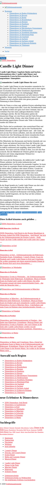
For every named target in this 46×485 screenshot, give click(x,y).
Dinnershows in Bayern (18, 15)
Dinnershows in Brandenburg (20, 20)
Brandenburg (12, 430)
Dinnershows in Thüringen (19, 45)
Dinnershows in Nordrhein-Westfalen (23, 32)
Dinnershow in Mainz (13, 418)
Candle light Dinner (7, 213)
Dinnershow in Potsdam (14, 415)
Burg (10, 432)
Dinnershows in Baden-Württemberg (23, 13)
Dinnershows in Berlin (17, 18)
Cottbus (31, 427)
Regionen (8, 11)
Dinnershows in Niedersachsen (21, 30)
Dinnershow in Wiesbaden (14, 409)
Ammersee (34, 430)
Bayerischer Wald (21, 430)
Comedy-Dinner (11, 451)
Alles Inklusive (25, 427)
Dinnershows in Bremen (18, 22)
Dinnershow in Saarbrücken (15, 405)
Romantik (3, 215)
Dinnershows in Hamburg (19, 24)
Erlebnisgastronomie (29, 213)
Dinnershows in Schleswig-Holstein (22, 43)
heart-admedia (10, 446)
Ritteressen (9, 469)
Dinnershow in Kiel (12, 407)
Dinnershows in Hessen (18, 26)
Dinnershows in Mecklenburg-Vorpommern (25, 28)
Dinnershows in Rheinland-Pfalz (21, 35)
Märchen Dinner (11, 467)
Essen (40, 213)
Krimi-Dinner (10, 455)
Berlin (22, 432)
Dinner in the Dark (12, 465)
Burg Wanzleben (39, 432)
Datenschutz (9, 440)
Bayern (28, 430)
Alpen (1, 427)
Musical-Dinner (10, 459)
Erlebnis (18, 213)
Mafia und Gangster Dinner (15, 457)
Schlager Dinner (11, 472)
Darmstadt (17, 427)
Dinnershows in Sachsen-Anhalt (21, 41)
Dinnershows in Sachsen (18, 39)
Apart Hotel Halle (29, 432)
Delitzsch (6, 427)
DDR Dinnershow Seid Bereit (16, 403)
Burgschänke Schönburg (6, 434)
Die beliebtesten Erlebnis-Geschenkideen (20, 480)
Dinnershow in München (14, 411)
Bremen (6, 430)
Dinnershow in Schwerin (14, 413)
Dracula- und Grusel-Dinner (15, 453)
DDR (14, 432)
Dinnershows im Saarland (19, 37)
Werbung (8, 47)
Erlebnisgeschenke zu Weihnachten (18, 478)
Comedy (18, 432)
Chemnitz (11, 427)
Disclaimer (9, 442)
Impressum (9, 438)
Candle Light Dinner (12, 463)
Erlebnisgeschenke (12, 476)
